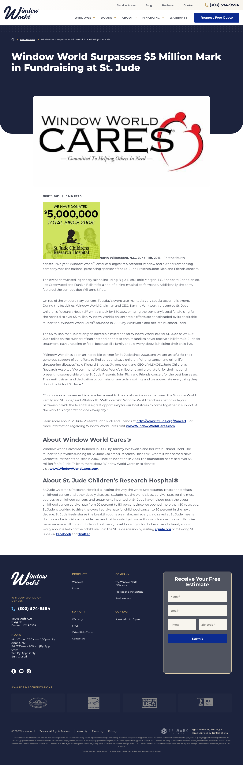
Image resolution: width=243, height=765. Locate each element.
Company (122, 574)
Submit (197, 639)
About (127, 17)
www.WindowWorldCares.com (150, 426)
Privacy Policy (131, 751)
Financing (151, 17)
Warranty (178, 17)
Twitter (84, 534)
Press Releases (27, 39)
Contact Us (78, 638)
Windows (83, 17)
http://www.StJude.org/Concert (161, 421)
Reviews (168, 5)
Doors (106, 17)
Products (79, 574)
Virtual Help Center (83, 632)
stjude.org (163, 529)
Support (78, 611)
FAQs (75, 625)
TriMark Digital (220, 732)
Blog (149, 5)
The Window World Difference (126, 583)
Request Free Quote (217, 17)
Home (12, 40)
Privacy (112, 731)
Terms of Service (148, 751)
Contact (189, 5)
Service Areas (126, 5)
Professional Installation (129, 591)
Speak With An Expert (127, 619)
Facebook (63, 534)
